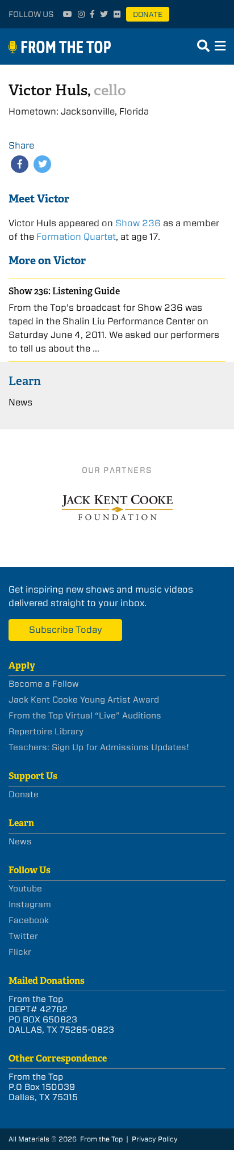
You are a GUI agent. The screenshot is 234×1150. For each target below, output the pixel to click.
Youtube (25, 888)
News (20, 402)
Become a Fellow (44, 684)
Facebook (29, 920)
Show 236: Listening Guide (64, 291)
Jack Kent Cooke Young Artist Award (84, 700)
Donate (147, 14)
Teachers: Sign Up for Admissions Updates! (99, 747)
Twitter (23, 936)
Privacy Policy (155, 1139)
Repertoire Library (46, 731)
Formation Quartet (76, 236)
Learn (25, 380)
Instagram (30, 904)
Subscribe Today (65, 629)
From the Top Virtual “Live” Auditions (85, 716)
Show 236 (138, 223)
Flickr (20, 952)
